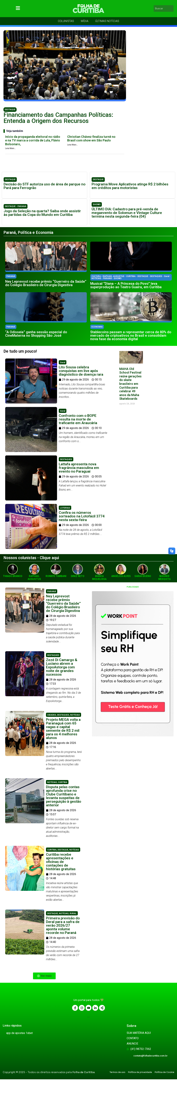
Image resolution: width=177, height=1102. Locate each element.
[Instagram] (82, 1008)
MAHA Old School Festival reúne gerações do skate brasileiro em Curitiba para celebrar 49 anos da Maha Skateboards (130, 384)
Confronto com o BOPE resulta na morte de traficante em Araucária (78, 419)
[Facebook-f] (75, 1008)
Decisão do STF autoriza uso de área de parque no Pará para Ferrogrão (44, 186)
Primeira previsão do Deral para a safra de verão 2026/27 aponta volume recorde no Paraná (63, 925)
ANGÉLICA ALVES (121, 576)
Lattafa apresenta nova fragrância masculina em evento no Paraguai (79, 467)
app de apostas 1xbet (19, 1033)
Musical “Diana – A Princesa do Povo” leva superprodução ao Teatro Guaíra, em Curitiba (126, 285)
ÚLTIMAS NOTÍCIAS (107, 21)
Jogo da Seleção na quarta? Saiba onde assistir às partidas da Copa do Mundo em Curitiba (42, 213)
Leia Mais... (10, 148)
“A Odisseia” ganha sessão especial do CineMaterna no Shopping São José (36, 334)
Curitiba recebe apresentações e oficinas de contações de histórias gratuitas (61, 861)
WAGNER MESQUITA (164, 577)
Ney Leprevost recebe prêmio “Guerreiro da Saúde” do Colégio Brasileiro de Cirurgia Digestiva (45, 283)
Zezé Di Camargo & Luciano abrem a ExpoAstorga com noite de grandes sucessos (61, 667)
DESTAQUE (10, 109)
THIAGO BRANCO (12, 576)
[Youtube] (88, 1008)
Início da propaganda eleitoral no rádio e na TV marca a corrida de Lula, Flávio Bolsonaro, (32, 140)
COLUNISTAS (66, 21)
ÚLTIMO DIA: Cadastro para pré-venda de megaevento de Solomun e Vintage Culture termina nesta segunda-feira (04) (127, 212)
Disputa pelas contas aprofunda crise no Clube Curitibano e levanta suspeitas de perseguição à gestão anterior (63, 796)
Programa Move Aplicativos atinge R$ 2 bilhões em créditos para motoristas (130, 186)
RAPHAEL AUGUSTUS (34, 577)
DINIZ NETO (77, 576)
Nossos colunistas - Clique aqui (31, 558)
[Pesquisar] (171, 8)
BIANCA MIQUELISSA (99, 577)
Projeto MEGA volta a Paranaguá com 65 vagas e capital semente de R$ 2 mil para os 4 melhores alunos (63, 729)
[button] (44, 976)
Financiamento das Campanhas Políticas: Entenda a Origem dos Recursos (58, 117)
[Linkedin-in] (95, 1008)
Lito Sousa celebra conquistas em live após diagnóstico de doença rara (81, 371)
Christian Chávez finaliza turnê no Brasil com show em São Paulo (91, 138)
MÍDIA (84, 21)
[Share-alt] (102, 1008)
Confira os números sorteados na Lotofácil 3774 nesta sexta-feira (82, 516)
